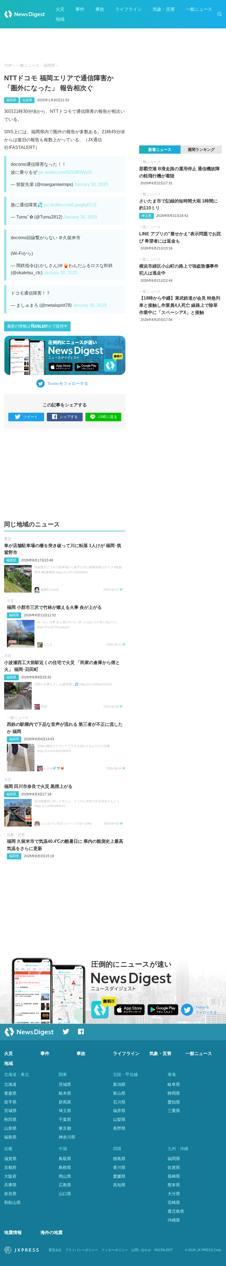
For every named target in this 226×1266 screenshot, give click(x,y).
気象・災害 (164, 9)
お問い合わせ (141, 1250)
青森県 (10, 1093)
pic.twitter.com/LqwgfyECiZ (70, 204)
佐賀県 (27, 100)
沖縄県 (174, 1220)
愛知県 (174, 1102)
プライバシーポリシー (81, 1250)
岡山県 (65, 1176)
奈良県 (10, 1193)
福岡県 (49, 65)
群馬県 (65, 1102)
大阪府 (10, 1176)
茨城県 (65, 1084)
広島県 (65, 1184)
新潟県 (119, 1084)
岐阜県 (174, 1084)
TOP (8, 65)
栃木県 (65, 1093)
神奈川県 (67, 1137)
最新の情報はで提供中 (37, 326)
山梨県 (119, 1119)
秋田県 (10, 1119)
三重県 (174, 1110)
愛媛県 (119, 1176)
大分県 (174, 1193)
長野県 (119, 1128)
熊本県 (174, 1184)
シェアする (69, 417)
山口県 (65, 1193)
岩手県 (10, 1102)
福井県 (119, 1110)
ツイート (30, 417)
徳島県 (119, 1158)
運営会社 (55, 1250)
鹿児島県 (176, 1211)
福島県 (10, 1137)
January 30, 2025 (91, 184)
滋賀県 (10, 1158)
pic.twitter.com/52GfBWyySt (65, 172)
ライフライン (128, 9)
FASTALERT (163, 1250)
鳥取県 (65, 1158)
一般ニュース (199, 9)
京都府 (10, 1167)
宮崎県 (174, 1202)
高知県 (119, 1184)
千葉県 (65, 1119)
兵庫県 (10, 1184)
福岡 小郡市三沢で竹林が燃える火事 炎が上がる (54, 607)
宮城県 (10, 1110)
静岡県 (174, 1093)
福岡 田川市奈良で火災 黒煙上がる (38, 786)
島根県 (65, 1167)
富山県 (119, 1093)
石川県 (119, 1102)
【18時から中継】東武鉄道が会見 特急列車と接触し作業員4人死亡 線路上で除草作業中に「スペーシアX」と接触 (179, 305)
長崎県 (174, 1176)
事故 (99, 9)
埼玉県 (146, 216)
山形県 (10, 1128)
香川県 (119, 1167)
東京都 (65, 1128)
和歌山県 (12, 1202)
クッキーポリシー (114, 1250)
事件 (80, 9)
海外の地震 (52, 1232)
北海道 (10, 1084)
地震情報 (13, 1232)
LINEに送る (107, 417)
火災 (60, 9)
